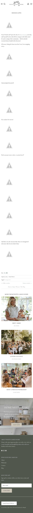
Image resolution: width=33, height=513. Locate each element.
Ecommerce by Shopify (21, 507)
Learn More (16, 392)
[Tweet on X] (4, 273)
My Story (16, 325)
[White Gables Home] (16, 4)
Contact (3, 465)
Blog (2, 468)
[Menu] (2, 4)
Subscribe (6, 490)
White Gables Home (8, 507)
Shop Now (16, 424)
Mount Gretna (23, 34)
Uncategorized (7, 279)
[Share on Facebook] (6, 273)
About (2, 460)
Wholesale (3, 463)
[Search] (5, 4)
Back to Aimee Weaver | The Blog (16, 287)
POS (14, 507)
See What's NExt (16, 359)
